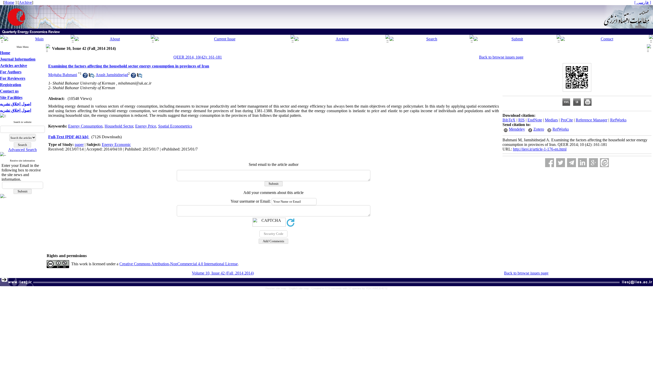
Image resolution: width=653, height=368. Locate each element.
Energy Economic (116, 144)
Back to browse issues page (501, 57)
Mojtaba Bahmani (62, 75)
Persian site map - (277, 288)
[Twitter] (560, 162)
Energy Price (145, 126)
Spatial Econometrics (175, 126)
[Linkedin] (582, 162)
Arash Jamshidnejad (112, 75)
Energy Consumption (85, 126)
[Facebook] (549, 162)
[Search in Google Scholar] (85, 76)
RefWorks (618, 120)
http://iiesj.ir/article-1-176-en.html (540, 149)
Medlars (551, 120)
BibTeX (509, 120)
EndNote (535, 120)
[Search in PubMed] (91, 76)
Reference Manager (591, 120)
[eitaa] (604, 162)
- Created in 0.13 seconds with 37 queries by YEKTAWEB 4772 (348, 288)
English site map (299, 288)
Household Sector (119, 126)
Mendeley (517, 129)
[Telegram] (571, 162)
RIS (521, 120)
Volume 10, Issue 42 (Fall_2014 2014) (223, 273)
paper (79, 144)
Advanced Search (22, 149)
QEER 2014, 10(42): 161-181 (197, 57)
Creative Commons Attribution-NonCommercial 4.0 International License (178, 264)
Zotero (538, 129)
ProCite (567, 120)
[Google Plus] (593, 162)
